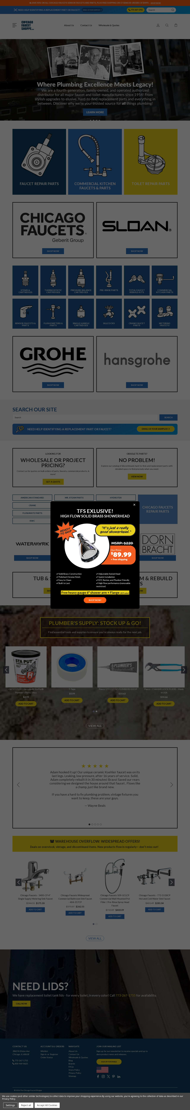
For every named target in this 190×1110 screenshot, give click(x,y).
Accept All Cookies (47, 1105)
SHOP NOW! (95, 600)
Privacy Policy (8, 1098)
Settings (10, 1105)
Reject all (26, 1105)
